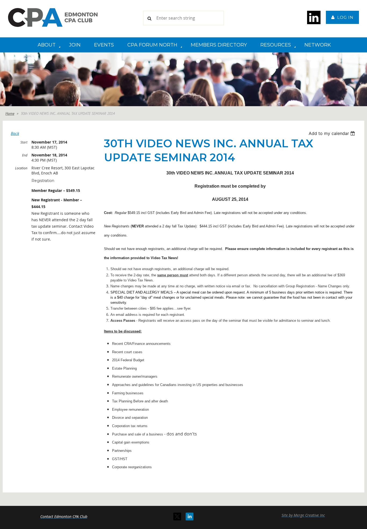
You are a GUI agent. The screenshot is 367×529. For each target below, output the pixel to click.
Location (21, 168)
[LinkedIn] (189, 516)
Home (9, 113)
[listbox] (332, 133)
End (24, 155)
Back (15, 133)
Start (23, 142)
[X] (177, 516)
